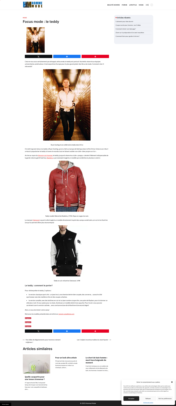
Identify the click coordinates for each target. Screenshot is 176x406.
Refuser (148, 398)
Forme (124, 5)
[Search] (151, 4)
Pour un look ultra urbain (66, 357)
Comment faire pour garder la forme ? (128, 36)
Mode (141, 5)
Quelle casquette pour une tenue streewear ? (35, 378)
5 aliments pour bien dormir (124, 21)
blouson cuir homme (45, 155)
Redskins (50, 158)
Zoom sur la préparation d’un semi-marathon (130, 32)
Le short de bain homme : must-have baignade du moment (96, 360)
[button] (172, 382)
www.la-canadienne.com (66, 314)
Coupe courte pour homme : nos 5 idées (128, 25)
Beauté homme (113, 5)
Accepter (131, 398)
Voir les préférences (165, 398)
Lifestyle (133, 5)
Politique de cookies (148, 402)
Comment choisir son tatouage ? (126, 29)
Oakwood (35, 220)
